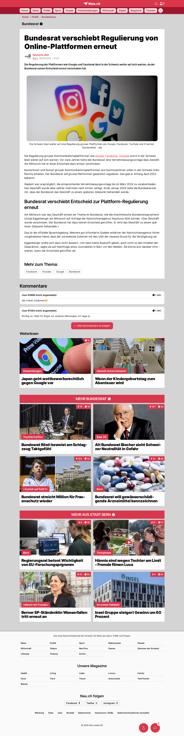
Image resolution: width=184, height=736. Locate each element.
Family (141, 673)
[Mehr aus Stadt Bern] (92, 515)
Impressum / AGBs (104, 713)
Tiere (52, 678)
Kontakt (70, 713)
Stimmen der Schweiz (148, 648)
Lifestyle (25, 654)
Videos (53, 648)
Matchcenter (114, 643)
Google (99, 155)
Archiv (82, 654)
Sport (82, 643)
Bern (35, 58)
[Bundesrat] (92, 24)
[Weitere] (160, 10)
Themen (54, 654)
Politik (35, 16)
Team (50, 713)
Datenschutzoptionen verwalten (133, 713)
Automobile (114, 678)
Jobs (59, 713)
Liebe (82, 673)
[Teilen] (143, 728)
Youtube (124, 155)
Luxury (111, 673)
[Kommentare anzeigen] (155, 728)
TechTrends (143, 678)
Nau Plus (83, 648)
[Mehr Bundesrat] (92, 399)
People (141, 643)
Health (24, 673)
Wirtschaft (26, 648)
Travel (82, 678)
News (23, 643)
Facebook (111, 155)
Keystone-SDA (41, 54)
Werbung (39, 713)
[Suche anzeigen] (156, 3)
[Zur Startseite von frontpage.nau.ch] (92, 3)
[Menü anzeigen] (162, 3)
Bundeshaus (49, 16)
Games (111, 648)
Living (53, 673)
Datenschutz (84, 713)
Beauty (24, 684)
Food (23, 678)
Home (25, 16)
